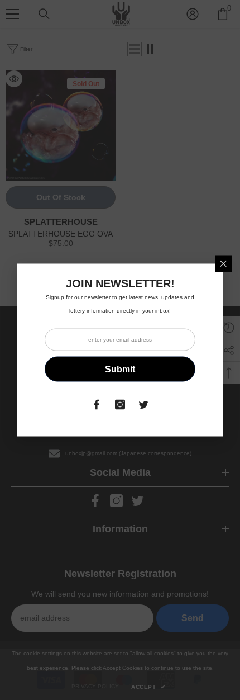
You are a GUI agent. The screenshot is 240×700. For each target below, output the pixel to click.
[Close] (223, 264)
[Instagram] (120, 405)
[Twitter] (143, 405)
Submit (120, 368)
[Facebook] (96, 405)
